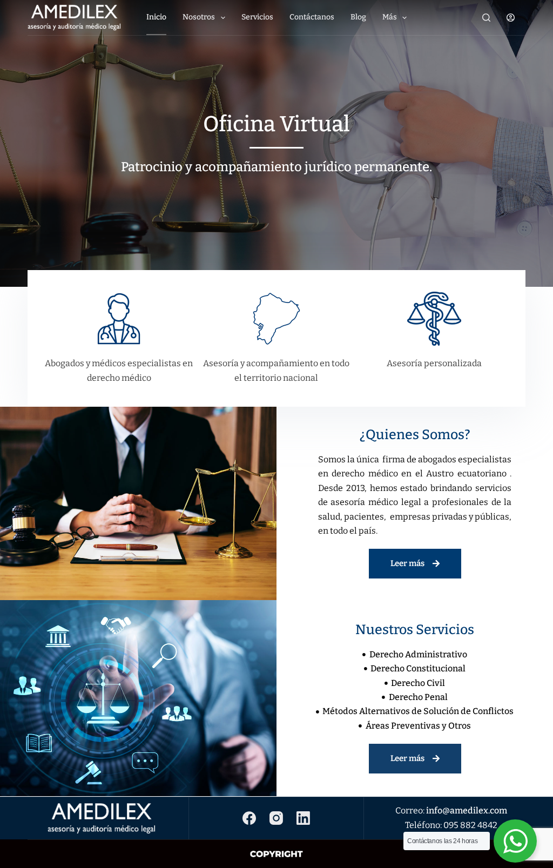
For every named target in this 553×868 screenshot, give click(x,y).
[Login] (511, 18)
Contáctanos (311, 17)
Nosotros (199, 17)
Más (389, 17)
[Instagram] (276, 818)
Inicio (156, 17)
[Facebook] (249, 818)
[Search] (486, 18)
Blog (358, 17)
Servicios (257, 17)
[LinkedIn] (303, 818)
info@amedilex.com (466, 810)
